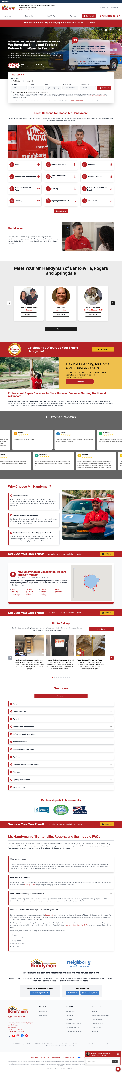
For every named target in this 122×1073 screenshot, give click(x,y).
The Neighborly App (72, 1027)
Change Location (25, 9)
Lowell (43, 593)
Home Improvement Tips (100, 1015)
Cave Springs (16, 594)
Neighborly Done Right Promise (35, 53)
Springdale (58, 591)
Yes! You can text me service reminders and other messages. (31, 92)
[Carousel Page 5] (61, 677)
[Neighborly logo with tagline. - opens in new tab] (78, 963)
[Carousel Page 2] (54, 677)
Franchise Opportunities (74, 1031)
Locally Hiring (96, 1027)
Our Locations (97, 1019)
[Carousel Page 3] (56, 677)
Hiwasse (43, 591)
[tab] (28, 16)
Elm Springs (29, 591)
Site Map (95, 1031)
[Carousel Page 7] (65, 677)
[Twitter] (102, 30)
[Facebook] (114, 30)
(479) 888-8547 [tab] (109, 16)
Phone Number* (67, 84)
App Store (73, 993)
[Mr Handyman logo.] (9, 7)
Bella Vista (15, 591)
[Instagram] (110, 30)
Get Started (105, 88)
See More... (61, 329)
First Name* (14, 84)
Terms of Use (34, 1057)
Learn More (80, 381)
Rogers (57, 589)
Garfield (28, 594)
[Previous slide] (9, 303)
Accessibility (56, 1057)
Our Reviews (104, 349)
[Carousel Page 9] (69, 677)
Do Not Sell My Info (68, 1057)
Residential (16, 81)
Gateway (43, 589)
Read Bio (27, 314)
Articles (94, 1011)
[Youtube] (106, 30)
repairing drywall (30, 885)
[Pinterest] (119, 30)
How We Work (70, 1011)
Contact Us (69, 1015)
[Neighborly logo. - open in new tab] (6, 1)
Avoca (13, 589)
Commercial (29, 81)
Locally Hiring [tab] (114, 7)
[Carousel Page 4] (58, 677)
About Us (69, 1019)
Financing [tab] (105, 7)
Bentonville (15, 593)
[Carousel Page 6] (63, 677)
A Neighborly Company (74, 1023)
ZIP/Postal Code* (85, 84)
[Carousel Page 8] (67, 677)
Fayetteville (29, 593)
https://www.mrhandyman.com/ (97, 95)
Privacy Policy (79, 100)
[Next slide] (113, 303)
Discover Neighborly (38, 993)
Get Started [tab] (90, 16)
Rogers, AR (49, 915)
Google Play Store (91, 993)
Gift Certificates (97, 1023)
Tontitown (58, 593)
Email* (47, 84)
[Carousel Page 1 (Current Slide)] (52, 677)
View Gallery (101, 629)
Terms (72, 100)
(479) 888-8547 (18, 1016)
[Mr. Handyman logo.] (44, 963)
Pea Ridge (44, 594)
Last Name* (31, 84)
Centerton (29, 589)
